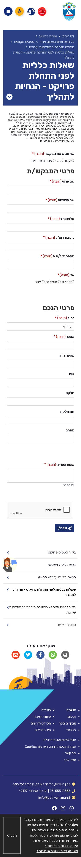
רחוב (64, 317)
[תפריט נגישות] (19, 11)
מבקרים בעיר (67, 723)
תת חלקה (67, 411)
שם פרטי (62, 181)
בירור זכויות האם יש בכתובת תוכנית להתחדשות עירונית (42, 609)
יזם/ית (66, 282)
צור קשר (70, 753)
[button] (9, 564)
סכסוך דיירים (67, 625)
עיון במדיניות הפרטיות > (61, 846)
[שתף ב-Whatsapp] (53, 655)
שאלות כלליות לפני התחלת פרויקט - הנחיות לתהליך (44, 592)
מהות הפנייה (59, 464)
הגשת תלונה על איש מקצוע (57, 577)
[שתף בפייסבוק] (40, 655)
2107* (23, 791)
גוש (71, 374)
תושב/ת (51, 282)
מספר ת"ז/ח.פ (57, 256)
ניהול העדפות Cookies (40, 747)
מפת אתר (70, 760)
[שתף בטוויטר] (28, 655)
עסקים (72, 717)
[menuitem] (40, 552)
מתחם (69, 430)
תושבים (71, 710)
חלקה (70, 393)
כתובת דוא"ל (58, 237)
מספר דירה (66, 355)
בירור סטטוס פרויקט (62, 552)
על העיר (71, 730)
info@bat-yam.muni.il (54, 798)
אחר (38, 282)
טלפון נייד (61, 218)
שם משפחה (60, 200)
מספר (64, 336)
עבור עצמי (64, 161)
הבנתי (12, 835)
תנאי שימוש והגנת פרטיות (59, 740)
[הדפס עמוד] (65, 655)
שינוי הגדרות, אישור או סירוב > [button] (57, 851)
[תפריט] (8, 11)
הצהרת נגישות (66, 747)
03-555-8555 (60, 791)
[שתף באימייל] (15, 655)
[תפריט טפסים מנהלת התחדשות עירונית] (9, 97)
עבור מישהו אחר (41, 161)
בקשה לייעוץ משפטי (62, 565)
